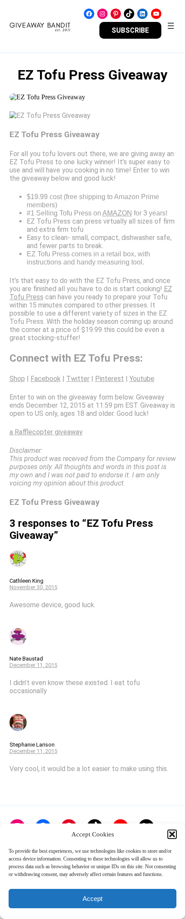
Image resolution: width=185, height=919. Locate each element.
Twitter (77, 379)
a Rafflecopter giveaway (46, 432)
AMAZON (117, 213)
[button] (172, 834)
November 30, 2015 (33, 587)
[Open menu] (171, 26)
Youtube (142, 379)
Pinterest (109, 379)
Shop (17, 379)
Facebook (46, 379)
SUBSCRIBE (130, 30)
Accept (92, 898)
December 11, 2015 (33, 665)
